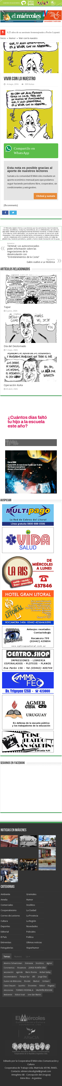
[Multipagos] (28, 515)
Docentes (32, 986)
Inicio (3, 38)
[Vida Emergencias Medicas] (28, 540)
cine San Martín (34, 995)
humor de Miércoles (12, 981)
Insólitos (30, 905)
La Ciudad (31, 910)
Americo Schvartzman (13, 963)
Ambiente (5, 894)
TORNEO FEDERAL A (24, 990)
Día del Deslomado (15, 346)
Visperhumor (32, 947)
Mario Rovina (31, 972)
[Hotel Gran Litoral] (28, 607)
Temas (6, 956)
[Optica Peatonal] (28, 636)
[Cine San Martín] (28, 741)
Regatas (51, 986)
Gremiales (31, 894)
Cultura (4, 921)
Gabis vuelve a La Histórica (41, 260)
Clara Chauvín (10, 986)
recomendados (10, 977)
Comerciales (7, 905)
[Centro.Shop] (28, 659)
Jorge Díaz (42, 977)
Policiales (30, 931)
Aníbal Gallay (45, 972)
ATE (33, 977)
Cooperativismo (9, 910)
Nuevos (18, 956)
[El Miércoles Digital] (31, 16)
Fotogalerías (7, 947)
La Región (31, 921)
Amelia (4, 899)
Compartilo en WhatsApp (24, 150)
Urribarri (46, 981)
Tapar (7, 307)
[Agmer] (28, 712)
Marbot (36, 981)
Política (29, 937)
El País (4, 937)
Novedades (32, 926)
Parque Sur (24, 977)
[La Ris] (28, 571)
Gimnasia (29, 963)
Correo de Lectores (10, 915)
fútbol (42, 986)
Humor (12, 38)
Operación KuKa (13, 385)
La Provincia (32, 915)
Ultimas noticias (34, 942)
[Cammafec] (28, 682)
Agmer (49, 963)
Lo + (28, 956)
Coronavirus (9, 968)
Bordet (27, 981)
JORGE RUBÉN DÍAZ (37, 968)
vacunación (8, 972)
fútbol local (20, 995)
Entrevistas (6, 942)
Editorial (5, 931)
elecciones (8, 990)
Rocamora (21, 968)
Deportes (5, 926)
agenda (19, 972)
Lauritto (21, 986)
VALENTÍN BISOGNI (44, 990)
